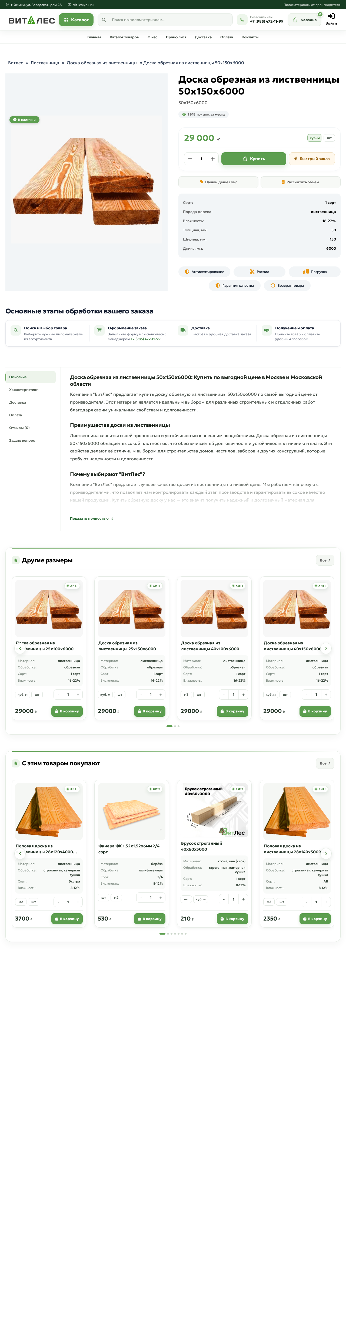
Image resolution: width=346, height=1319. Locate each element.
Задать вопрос (22, 440)
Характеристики (23, 389)
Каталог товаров (124, 37)
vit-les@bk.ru (83, 5)
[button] (20, 648)
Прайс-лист (176, 37)
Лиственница (45, 62)
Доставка (203, 37)
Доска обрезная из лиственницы (102, 62)
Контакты (250, 37)
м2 (21, 902)
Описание (18, 377)
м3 (186, 694)
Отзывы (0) (19, 427)
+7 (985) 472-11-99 (146, 339)
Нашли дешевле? (221, 182)
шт (329, 138)
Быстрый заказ (315, 158)
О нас (152, 37)
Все (323, 560)
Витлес (15, 62)
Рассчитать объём (303, 182)
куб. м (315, 138)
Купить (257, 158)
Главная (94, 37)
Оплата (226, 37)
